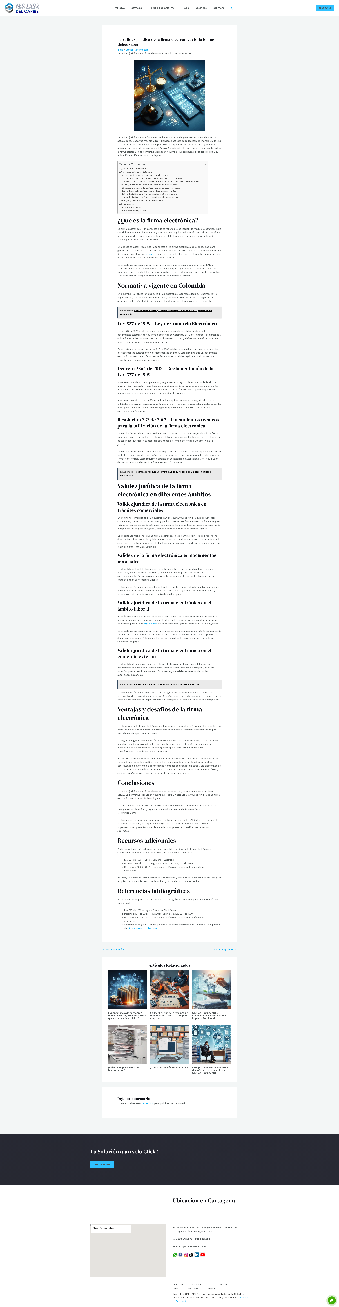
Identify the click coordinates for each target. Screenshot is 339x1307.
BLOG (186, 8)
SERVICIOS (136, 8)
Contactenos (102, 1164)
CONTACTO (218, 8)
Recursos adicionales (131, 207)
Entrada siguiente (225, 949)
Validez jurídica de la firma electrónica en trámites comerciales (152, 188)
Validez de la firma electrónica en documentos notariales (151, 191)
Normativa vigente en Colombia (136, 172)
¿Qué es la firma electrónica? (135, 168)
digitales (149, 254)
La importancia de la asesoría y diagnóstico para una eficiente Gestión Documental (210, 1070)
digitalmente (150, 623)
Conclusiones (127, 204)
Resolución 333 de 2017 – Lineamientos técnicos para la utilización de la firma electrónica (166, 181)
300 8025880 (202, 1239)
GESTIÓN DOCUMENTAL (162, 8)
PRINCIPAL (120, 8)
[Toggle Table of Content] (203, 164)
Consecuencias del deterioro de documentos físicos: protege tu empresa (169, 1015)
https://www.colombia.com (142, 928)
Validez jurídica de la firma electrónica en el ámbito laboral (151, 194)
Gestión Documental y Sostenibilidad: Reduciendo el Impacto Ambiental (209, 1015)
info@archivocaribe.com (192, 1246)
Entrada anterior (113, 949)
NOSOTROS (201, 8)
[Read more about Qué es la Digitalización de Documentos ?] (127, 1044)
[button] (143, 8)
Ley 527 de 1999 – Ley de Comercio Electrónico (146, 175)
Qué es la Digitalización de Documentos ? (123, 1069)
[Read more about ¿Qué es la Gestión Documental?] (169, 1044)
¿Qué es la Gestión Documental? (169, 1067)
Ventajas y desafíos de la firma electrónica (142, 200)
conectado (147, 1103)
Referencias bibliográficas (133, 210)
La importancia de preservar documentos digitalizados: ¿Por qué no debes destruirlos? (127, 1015)
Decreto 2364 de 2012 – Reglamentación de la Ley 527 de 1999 (154, 178)
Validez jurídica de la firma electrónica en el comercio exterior (153, 197)
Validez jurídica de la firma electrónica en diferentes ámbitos (151, 184)
